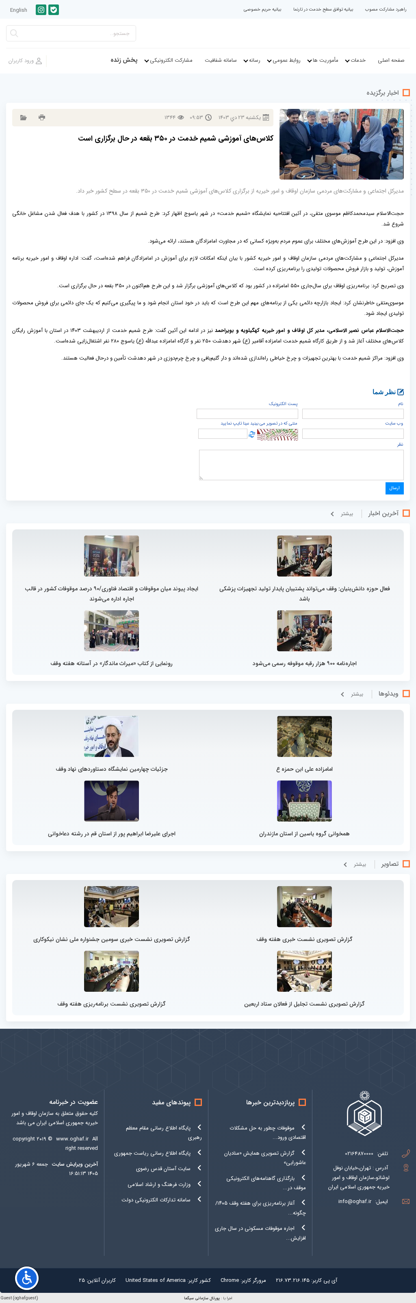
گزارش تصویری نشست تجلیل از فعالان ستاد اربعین (304, 1003)
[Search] (14, 35)
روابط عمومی (287, 60)
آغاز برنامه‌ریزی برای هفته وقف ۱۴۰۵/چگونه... (260, 1208)
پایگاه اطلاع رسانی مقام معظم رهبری (164, 1133)
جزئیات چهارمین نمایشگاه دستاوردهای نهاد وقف (112, 769)
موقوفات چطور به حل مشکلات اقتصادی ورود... (268, 1133)
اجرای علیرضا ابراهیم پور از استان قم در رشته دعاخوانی (112, 833)
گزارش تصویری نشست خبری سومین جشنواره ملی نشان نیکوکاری (111, 939)
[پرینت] (41, 117)
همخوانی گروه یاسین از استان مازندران (304, 833)
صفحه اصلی (391, 60)
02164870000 (359, 1153)
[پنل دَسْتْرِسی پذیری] (26, 1278)
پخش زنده (124, 60)
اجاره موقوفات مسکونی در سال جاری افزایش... (260, 1233)
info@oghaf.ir (354, 1201)
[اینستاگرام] (41, 9)
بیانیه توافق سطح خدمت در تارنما (323, 9)
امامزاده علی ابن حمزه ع (304, 769)
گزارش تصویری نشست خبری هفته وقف (304, 939)
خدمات (358, 60)
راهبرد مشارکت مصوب (386, 9)
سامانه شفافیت (221, 60)
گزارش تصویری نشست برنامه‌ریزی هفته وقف (111, 1003)
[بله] (53, 9)
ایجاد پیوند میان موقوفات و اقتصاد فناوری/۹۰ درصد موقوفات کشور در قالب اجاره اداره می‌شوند (111, 593)
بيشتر (347, 513)
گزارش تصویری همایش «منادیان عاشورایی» (265, 1158)
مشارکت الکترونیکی (171, 60)
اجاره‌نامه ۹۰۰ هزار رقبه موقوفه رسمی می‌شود (305, 663)
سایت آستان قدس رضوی (163, 1168)
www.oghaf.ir (72, 1139)
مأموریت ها (325, 60)
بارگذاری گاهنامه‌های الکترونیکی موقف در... (266, 1183)
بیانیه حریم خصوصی (262, 9)
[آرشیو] (22, 117)
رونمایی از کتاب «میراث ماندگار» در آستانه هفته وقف (111, 663)
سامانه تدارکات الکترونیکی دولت (156, 1200)
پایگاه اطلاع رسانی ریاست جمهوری (152, 1153)
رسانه (254, 60)
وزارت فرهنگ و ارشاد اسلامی (159, 1184)
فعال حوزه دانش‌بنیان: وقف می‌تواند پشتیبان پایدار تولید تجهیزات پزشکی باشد (304, 593)
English (18, 10)
